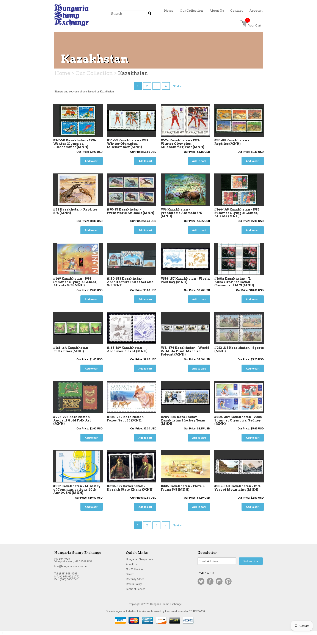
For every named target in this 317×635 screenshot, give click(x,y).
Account (256, 10)
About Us (131, 564)
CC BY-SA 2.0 (197, 611)
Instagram (219, 581)
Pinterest (228, 581)
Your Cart (254, 25)
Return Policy (134, 584)
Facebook (210, 581)
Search (130, 574)
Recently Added (135, 579)
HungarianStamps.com (139, 559)
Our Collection (134, 569)
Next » (177, 86)
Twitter (201, 581)
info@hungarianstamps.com (70, 566)
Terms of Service (135, 589)
